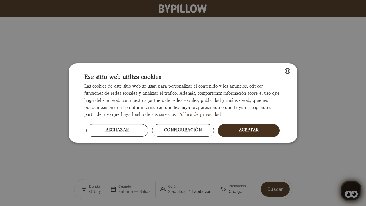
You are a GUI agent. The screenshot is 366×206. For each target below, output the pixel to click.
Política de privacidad (199, 115)
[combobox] (287, 71)
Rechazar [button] (117, 130)
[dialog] (183, 103)
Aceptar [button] (249, 130)
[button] (183, 130)
